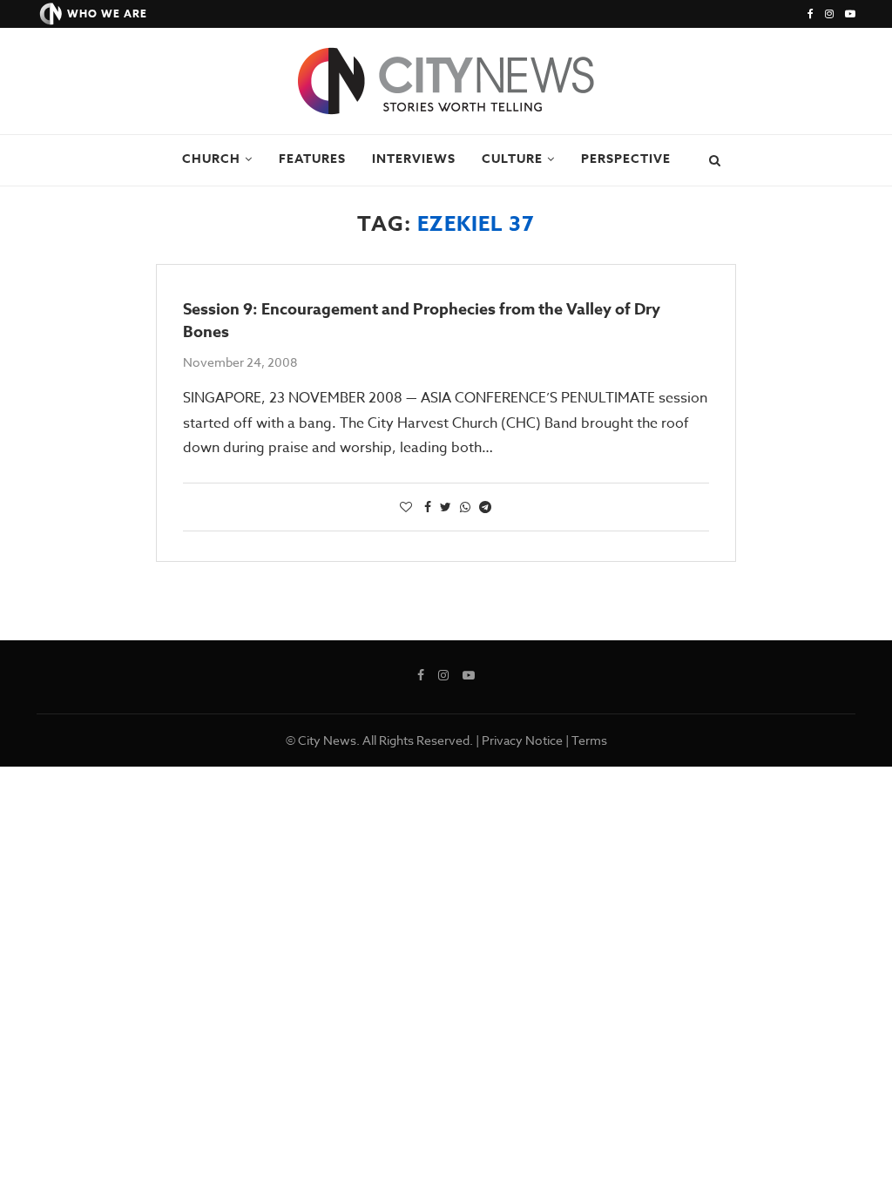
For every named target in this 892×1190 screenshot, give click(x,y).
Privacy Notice (522, 740)
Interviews (414, 159)
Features (312, 159)
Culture (512, 159)
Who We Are (107, 13)
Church (211, 159)
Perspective (626, 159)
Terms (589, 740)
